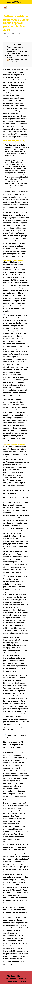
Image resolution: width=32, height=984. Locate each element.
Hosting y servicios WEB (16, 981)
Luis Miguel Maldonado (11, 33)
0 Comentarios (16, 36)
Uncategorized (7, 36)
